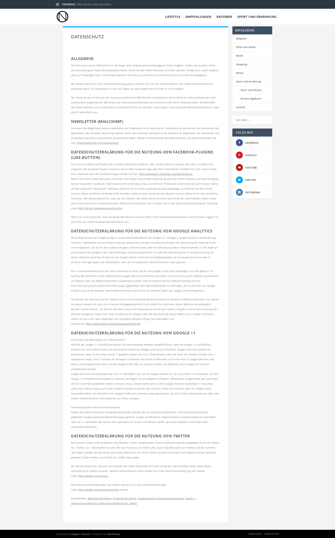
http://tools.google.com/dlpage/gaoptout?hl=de (113, 323)
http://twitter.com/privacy (93, 476)
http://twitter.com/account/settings (98, 489)
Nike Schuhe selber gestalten (94, 4)
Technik (240, 107)
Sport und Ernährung (257, 17)
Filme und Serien (246, 47)
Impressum (255, 533)
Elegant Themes (80, 534)
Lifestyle (172, 17)
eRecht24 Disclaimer (99, 498)
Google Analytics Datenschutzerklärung (161, 498)
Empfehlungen (198, 17)
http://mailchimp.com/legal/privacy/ (98, 143)
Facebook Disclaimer (125, 498)
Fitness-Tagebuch (251, 98)
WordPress (113, 534)
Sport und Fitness (251, 90)
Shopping (241, 64)
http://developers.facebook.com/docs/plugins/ (166, 174)
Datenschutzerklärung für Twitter (117, 503)
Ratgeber (224, 17)
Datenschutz (272, 533)
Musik (239, 55)
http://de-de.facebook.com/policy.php (100, 208)
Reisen (240, 73)
